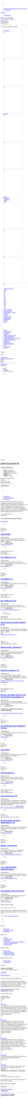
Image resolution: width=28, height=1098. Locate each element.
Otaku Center (7, 960)
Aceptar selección (13, 1070)
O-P (5, 306)
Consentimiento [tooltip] (4, 996)
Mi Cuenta (6, 929)
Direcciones (7, 931)
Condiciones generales (9, 954)
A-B (5, 297)
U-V (5, 300)
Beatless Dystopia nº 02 (10, 670)
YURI (5, 201)
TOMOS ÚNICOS (8, 288)
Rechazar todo (4, 990)
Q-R (5, 291)
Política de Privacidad (9, 953)
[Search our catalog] (16, 363)
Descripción (7, 496)
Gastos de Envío (8, 944)
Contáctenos (7, 940)
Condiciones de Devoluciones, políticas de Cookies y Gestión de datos (14, 942)
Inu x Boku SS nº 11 (8, 557)
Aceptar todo (22, 1070)
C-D (5, 301)
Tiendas (6, 937)
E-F (5, 305)
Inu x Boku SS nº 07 (8, 601)
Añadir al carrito (4, 485)
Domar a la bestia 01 (9, 845)
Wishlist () (3, 12)
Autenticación (7, 15)
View (2, 633)
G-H (5, 290)
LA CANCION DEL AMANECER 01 (9, 868)
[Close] (1, 326)
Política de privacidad (12, 916)
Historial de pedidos (9, 930)
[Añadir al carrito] (1, 838)
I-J (4, 294)
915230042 (3, 972)
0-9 (4, 293)
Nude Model (5, 534)
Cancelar (3, 1069)
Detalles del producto (9, 497)
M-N (5, 302)
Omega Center (7, 962)
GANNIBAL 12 (7, 579)
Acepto (11, 990)
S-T (5, 295)
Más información (5, 989)
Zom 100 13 (5, 750)
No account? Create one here (8, 1094)
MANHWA (7, 198)
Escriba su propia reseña (6, 467)
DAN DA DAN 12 (7, 773)
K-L (5, 298)
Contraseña (3, 1086)
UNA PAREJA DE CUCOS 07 (12, 891)
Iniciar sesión (4, 357)
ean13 (2, 514)
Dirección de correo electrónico (8, 1083)
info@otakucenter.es (6, 975)
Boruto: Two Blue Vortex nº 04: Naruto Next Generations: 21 (13, 696)
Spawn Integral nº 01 (9, 796)
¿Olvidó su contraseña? (6, 1089)
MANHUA (6, 199)
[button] (4, 1004)
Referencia (3, 478)
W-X (5, 304)
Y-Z (5, 308)
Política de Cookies (8, 952)
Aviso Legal (7, 950)
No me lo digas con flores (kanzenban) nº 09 (11, 821)
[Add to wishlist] (1, 487)
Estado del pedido (8, 939)
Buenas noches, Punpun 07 (11, 647)
